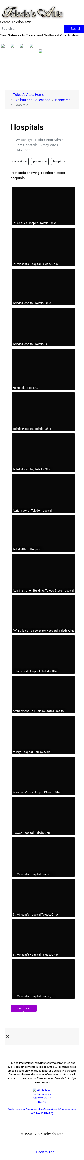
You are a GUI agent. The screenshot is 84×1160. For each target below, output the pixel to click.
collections (19, 161)
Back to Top (44, 1152)
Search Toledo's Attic (15, 22)
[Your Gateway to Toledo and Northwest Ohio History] (32, 9)
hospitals (59, 161)
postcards (40, 161)
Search (75, 29)
